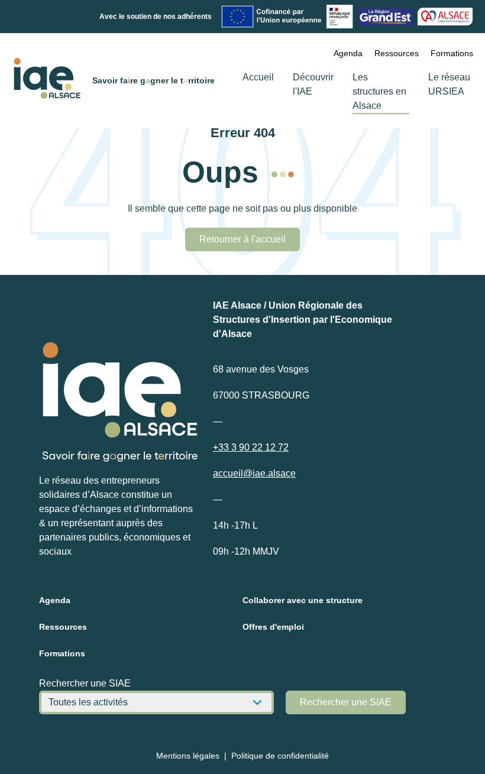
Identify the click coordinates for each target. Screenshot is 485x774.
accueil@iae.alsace (254, 473)
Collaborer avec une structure (302, 600)
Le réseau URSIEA (449, 84)
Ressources (396, 53)
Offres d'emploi (273, 626)
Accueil (258, 77)
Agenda (348, 53)
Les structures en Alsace (379, 91)
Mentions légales (187, 755)
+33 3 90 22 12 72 (251, 447)
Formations (452, 53)
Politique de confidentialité (280, 755)
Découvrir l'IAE (313, 84)
